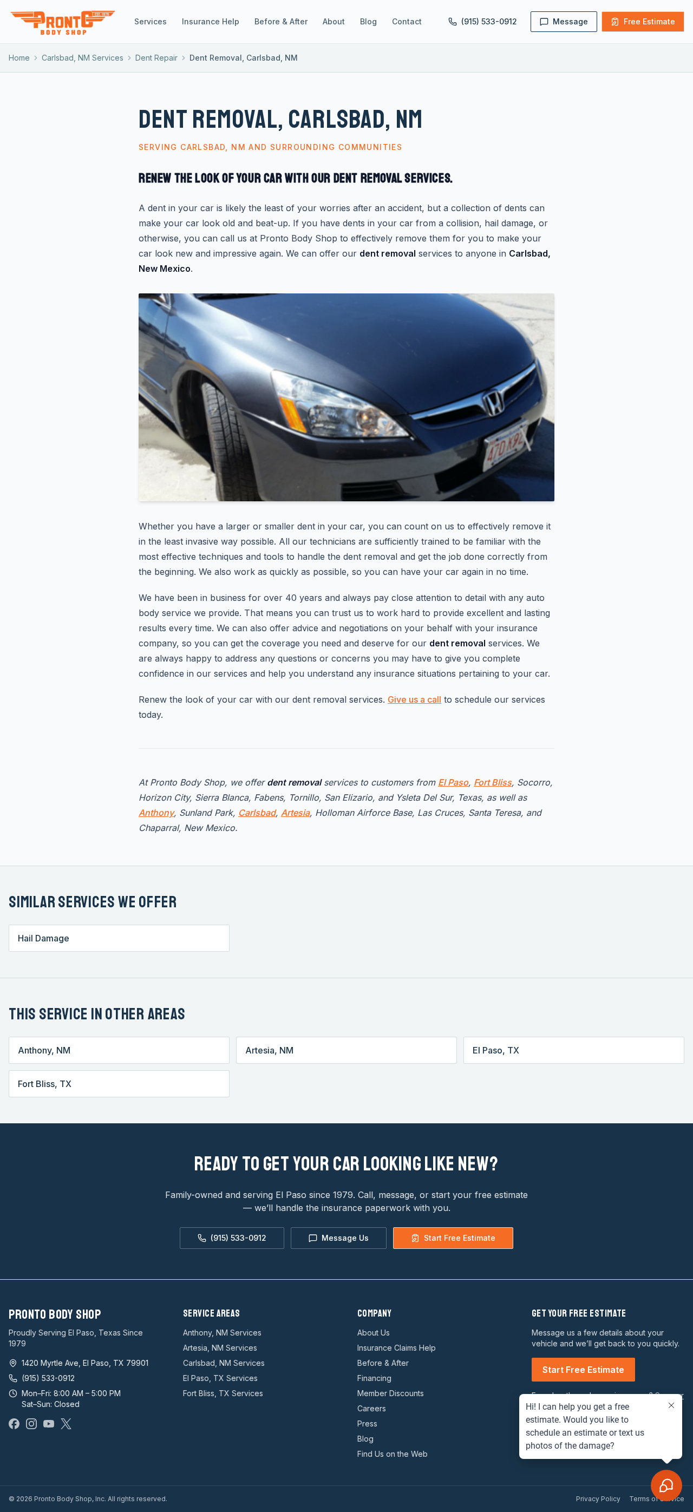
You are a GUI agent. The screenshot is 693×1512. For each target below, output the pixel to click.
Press (367, 1423)
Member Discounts (390, 1393)
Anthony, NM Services (222, 1332)
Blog (368, 21)
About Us (373, 1332)
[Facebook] (14, 1423)
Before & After (281, 21)
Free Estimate (649, 21)
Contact (407, 21)
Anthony (156, 812)
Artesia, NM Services (220, 1347)
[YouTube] (48, 1423)
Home (19, 57)
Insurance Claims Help (396, 1347)
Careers (371, 1408)
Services (150, 21)
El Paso (453, 782)
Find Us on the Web (392, 1453)
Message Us (345, 1237)
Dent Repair (156, 57)
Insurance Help (210, 21)
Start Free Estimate (459, 1237)
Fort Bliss (493, 782)
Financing (374, 1378)
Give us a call (414, 699)
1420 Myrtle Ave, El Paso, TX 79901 (85, 1362)
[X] (66, 1423)
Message (570, 21)
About (334, 21)
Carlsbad (257, 812)
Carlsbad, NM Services (82, 57)
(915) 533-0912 (489, 21)
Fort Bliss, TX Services (223, 1393)
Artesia (295, 812)
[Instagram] (31, 1423)
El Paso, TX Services (220, 1378)
